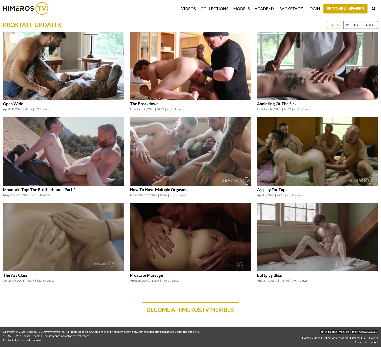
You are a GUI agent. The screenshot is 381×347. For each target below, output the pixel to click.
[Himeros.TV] (25, 8)
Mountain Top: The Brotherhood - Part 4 (39, 190)
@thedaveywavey (365, 331)
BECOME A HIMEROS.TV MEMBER (190, 309)
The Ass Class (15, 275)
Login (314, 8)
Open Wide (13, 104)
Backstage (291, 8)
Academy (264, 8)
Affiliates (360, 342)
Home (306, 337)
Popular (353, 25)
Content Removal (30, 340)
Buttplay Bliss (269, 275)
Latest (335, 25)
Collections (214, 8)
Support (373, 342)
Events (373, 337)
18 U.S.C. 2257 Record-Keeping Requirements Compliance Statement (46, 335)
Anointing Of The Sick (277, 104)
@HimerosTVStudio (336, 331)
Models (241, 8)
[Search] (373, 8)
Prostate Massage (146, 275)
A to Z (370, 25)
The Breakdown (144, 104)
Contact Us (10, 340)
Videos (188, 8)
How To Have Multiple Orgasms (158, 190)
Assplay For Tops (272, 190)
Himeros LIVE (358, 337)
